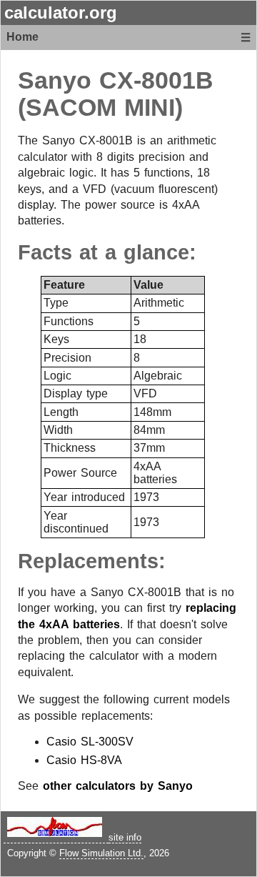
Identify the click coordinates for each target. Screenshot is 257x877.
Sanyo (54, 80)
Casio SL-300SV (89, 741)
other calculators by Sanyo (118, 786)
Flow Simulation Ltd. (101, 853)
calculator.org (60, 12)
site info (125, 837)
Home (22, 37)
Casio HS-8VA (84, 760)
